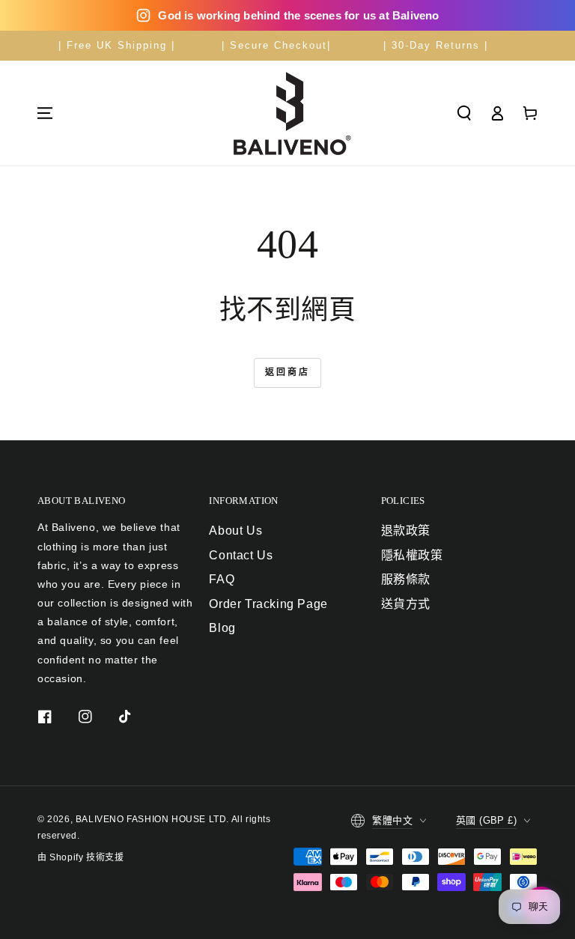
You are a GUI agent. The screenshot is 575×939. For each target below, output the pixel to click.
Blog (222, 628)
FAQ (221, 579)
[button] (464, 113)
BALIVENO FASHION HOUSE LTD (151, 819)
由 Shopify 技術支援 (80, 857)
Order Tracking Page (268, 604)
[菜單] (44, 113)
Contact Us (241, 555)
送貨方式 (406, 604)
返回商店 (287, 372)
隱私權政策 (412, 555)
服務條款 (406, 579)
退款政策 (406, 530)
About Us (235, 530)
